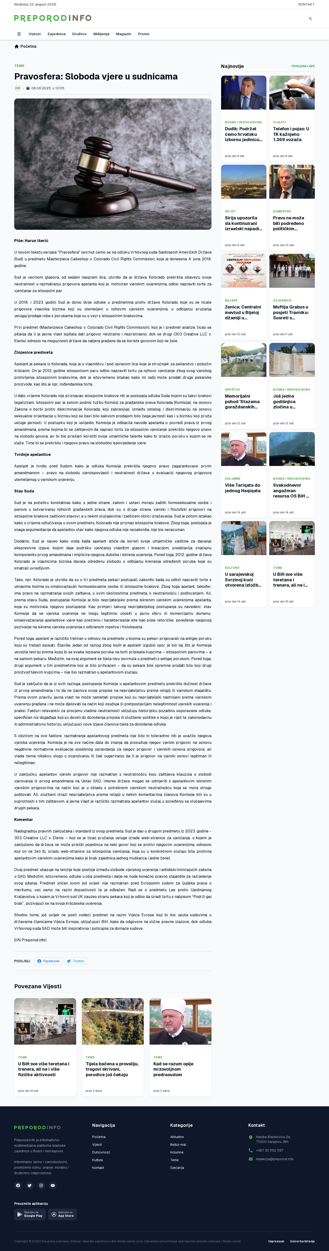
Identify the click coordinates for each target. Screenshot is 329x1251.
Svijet (230, 211)
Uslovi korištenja (302, 1241)
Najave (231, 300)
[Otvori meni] (19, 34)
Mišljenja (101, 34)
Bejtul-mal (178, 1144)
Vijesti (35, 34)
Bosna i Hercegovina (243, 122)
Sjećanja (177, 1168)
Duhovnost (101, 1152)
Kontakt (306, 4)
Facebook (51, 961)
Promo (144, 34)
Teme (19, 66)
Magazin (123, 34)
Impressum (276, 1241)
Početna (98, 1137)
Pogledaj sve (303, 66)
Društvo (79, 34)
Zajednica (56, 34)
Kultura (232, 568)
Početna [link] (28, 46)
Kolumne (233, 479)
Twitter (79, 961)
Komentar (282, 211)
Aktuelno (177, 1137)
